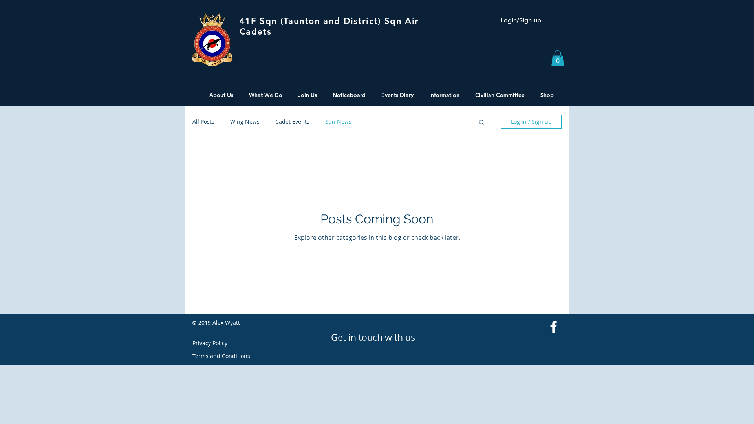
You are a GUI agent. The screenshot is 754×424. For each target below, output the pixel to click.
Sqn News (338, 121)
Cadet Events (292, 121)
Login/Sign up (521, 20)
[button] (557, 58)
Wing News (245, 121)
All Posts (203, 121)
